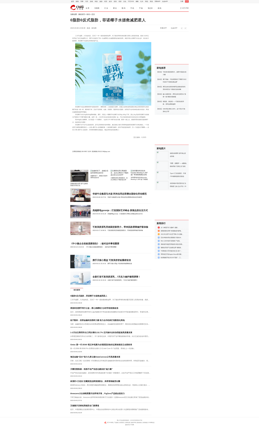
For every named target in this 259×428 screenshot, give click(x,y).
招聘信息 (127, 422)
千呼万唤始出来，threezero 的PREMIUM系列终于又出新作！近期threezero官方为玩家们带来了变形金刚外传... (110, 397)
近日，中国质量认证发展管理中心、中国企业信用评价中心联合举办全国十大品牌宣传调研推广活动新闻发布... (109, 409)
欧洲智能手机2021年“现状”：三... (171, 257)
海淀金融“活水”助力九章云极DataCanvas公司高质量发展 (95, 357)
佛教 (137, 1)
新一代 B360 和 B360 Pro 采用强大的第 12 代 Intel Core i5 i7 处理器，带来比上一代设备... (102, 348)
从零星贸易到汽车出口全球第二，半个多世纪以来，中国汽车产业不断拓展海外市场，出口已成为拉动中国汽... (109, 336)
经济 (105, 1)
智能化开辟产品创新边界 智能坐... (171, 247)
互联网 (96, 8)
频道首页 (81, 14)
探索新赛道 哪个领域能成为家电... (171, 231)
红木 (141, 1)
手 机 (132, 8)
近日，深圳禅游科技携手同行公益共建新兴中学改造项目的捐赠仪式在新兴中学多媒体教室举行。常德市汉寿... (109, 312)
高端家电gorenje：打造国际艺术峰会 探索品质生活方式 (120, 210)
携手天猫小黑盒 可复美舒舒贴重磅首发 (112, 260)
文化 (124, 1)
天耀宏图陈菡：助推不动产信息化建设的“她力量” (91, 369)
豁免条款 (139, 422)
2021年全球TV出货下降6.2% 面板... (172, 234)
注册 (181, 1)
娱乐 (110, 1)
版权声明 (133, 422)
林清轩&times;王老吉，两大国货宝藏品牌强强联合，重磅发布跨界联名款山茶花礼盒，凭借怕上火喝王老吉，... (110, 385)
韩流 (146, 1)
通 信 (115, 8)
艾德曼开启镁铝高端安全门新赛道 (84, 406)
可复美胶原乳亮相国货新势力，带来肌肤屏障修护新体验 (120, 227)
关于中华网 (110, 422)
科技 (96, 1)
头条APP (165, 1)
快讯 (88, 14)
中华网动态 (151, 422)
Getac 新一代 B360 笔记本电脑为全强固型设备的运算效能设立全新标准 (101, 345)
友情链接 (145, 422)
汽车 (86, 1)
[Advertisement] (104, 164)
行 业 (106, 8)
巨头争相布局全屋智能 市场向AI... (171, 237)
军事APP (157, 1)
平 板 (141, 8)
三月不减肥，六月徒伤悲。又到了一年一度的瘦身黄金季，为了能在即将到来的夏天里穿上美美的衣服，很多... (109, 300)
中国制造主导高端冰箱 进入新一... (171, 251)
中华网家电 (77, 7)
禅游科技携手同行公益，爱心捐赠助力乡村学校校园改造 (94, 308)
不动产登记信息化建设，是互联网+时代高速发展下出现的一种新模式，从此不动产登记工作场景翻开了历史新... (110, 373)
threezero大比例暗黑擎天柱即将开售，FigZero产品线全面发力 (97, 393)
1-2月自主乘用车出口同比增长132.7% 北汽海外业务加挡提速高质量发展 (101, 332)
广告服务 (116, 422)
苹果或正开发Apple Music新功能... (172, 254)
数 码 (123, 8)
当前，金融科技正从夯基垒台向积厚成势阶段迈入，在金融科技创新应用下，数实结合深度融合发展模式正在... (109, 324)
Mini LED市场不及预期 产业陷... (171, 241)
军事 (82, 1)
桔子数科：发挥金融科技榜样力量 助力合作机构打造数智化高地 (97, 320)
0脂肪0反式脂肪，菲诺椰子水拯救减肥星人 (88, 296)
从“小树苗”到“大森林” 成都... (170, 227)
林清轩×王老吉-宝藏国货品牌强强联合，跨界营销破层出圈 (95, 381)
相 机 (159, 8)
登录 (186, 1)
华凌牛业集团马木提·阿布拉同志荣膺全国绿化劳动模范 (120, 194)
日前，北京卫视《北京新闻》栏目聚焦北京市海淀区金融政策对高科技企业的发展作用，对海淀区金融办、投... (109, 361)
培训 (120, 1)
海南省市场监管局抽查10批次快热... (172, 244)
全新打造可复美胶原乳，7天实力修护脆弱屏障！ (117, 276)
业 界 (87, 8)
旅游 (101, 1)
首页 (72, 1)
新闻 (77, 1)
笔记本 (150, 8)
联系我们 (122, 422)
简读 (151, 1)
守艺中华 (131, 1)
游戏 (91, 1)
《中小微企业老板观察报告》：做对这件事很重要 (94, 243)
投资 (115, 1)
